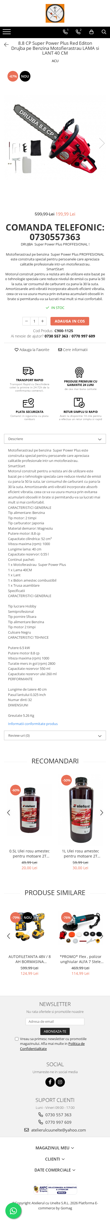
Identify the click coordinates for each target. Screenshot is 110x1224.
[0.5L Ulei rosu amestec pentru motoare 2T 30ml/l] (29, 810)
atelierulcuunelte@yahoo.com (58, 1130)
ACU (55, 60)
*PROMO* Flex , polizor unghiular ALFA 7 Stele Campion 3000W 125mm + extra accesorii (80, 959)
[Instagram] (60, 1082)
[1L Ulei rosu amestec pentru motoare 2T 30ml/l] (80, 810)
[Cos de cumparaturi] (91, 32)
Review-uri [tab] (19, 735)
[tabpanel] (55, 137)
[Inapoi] (4, 44)
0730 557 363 (58, 1114)
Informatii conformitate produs (33, 723)
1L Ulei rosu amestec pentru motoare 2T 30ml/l (80, 853)
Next (101, 143)
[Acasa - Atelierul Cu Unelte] (55, 13)
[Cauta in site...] (104, 32)
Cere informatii (75, 349)
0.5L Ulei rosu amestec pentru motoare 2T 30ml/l (29, 853)
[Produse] (7, 33)
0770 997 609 (58, 1122)
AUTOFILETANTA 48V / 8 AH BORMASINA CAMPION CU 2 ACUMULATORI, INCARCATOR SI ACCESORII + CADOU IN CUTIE (30, 959)
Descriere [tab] (15, 438)
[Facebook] (50, 1082)
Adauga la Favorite (33, 349)
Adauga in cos (70, 321)
